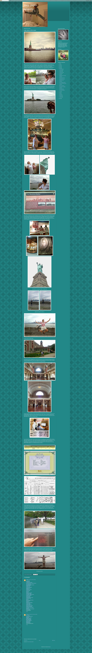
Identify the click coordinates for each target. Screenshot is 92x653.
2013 (59, 98)
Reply (27, 611)
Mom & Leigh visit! (61, 85)
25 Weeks (60, 76)
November (61, 70)
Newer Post (25, 640)
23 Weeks (60, 84)
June (60, 91)
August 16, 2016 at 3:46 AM (32, 579)
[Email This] (33, 574)
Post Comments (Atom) (30, 641)
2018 (59, 63)
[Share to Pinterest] (37, 574)
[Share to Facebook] (36, 574)
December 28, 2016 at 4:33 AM (33, 614)
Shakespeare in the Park (62, 75)
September (61, 72)
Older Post (53, 640)
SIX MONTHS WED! (62, 90)
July (60, 74)
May (60, 92)
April (60, 93)
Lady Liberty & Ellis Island (62, 83)
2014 (59, 68)
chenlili (27, 579)
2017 (59, 64)
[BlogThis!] (34, 574)
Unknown (27, 614)
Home (39, 640)
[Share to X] (35, 574)
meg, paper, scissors (30, 7)
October (61, 71)
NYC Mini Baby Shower (62, 82)
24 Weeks (60, 81)
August (60, 73)
